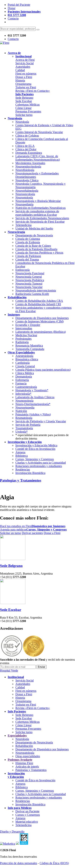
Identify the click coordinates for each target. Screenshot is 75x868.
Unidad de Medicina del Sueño (34, 228)
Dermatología (23, 376)
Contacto (13, 18)
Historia (20, 80)
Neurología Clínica (26, 180)
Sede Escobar (23, 101)
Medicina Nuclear (26, 335)
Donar (11, 8)
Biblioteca (21, 455)
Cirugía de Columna (27, 238)
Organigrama (23, 83)
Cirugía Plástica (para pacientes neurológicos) (43, 369)
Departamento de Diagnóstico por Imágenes (42, 318)
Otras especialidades (27, 756)
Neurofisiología (24, 170)
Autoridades (22, 66)
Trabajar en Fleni (25, 87)
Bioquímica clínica (26, 359)
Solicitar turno (23, 114)
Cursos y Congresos (27, 814)
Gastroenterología (26, 386)
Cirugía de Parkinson (28, 256)
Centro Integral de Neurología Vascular (39, 132)
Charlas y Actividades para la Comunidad (40, 462)
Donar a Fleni (23, 77)
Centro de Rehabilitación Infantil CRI (38, 304)
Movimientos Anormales (30, 163)
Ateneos (20, 452)
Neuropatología (24, 752)
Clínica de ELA (25, 145)
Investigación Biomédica (30, 473)
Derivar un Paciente (27, 811)
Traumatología (24, 428)
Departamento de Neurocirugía (34, 235)
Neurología (22, 121)
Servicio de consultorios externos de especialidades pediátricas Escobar (37, 213)
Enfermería (22, 380)
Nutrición (21, 411)
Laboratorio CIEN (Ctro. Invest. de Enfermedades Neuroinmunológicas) (37, 158)
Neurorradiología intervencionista (35, 290)
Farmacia (21, 383)
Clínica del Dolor (25, 149)
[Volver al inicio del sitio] (4, 42)
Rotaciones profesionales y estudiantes (38, 466)
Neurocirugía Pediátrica (29, 280)
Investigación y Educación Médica (36, 445)
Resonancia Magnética (29, 345)
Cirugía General (25, 366)
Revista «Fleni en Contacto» (32, 90)
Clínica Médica (24, 373)
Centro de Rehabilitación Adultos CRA (39, 300)
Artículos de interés (27, 766)
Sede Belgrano (24, 97)
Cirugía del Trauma (27, 259)
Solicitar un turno (10, 533)
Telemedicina (23, 225)
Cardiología (22, 362)
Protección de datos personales (18, 863)
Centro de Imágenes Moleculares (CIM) (39, 321)
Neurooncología (25, 194)
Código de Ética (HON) (54, 863)
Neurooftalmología (26, 190)
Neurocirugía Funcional (29, 273)
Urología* (21, 431)
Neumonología (24, 400)
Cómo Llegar (23, 108)
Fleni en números (25, 73)
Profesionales (23, 338)
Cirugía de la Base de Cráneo (33, 245)
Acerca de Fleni (25, 59)
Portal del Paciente (19, 4)
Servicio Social (24, 63)
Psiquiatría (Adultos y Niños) (33, 414)
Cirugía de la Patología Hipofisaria (36, 249)
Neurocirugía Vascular (28, 287)
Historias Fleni (24, 763)
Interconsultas (23, 328)
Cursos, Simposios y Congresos (34, 459)
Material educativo (26, 821)
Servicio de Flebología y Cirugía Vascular (40, 421)
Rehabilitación (24, 745)
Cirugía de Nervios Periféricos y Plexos (39, 252)
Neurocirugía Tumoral (28, 283)
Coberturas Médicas (27, 104)
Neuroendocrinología (28, 166)
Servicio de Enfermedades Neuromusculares (42, 218)
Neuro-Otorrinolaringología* (32, 404)
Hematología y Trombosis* (31, 390)
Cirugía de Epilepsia (27, 242)
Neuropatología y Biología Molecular (38, 201)
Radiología (22, 342)
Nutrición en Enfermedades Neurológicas (40, 207)
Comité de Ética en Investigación (35, 448)
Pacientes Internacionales (24, 11)
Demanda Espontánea (28, 152)
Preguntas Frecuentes (28, 111)
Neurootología (24, 197)
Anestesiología (24, 355)
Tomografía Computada (29, 349)
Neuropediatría (24, 204)
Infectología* (23, 393)
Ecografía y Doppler (27, 325)
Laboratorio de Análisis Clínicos (34, 397)
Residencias (22, 469)
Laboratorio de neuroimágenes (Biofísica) (40, 331)
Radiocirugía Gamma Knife (32, 294)
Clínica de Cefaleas (27, 135)
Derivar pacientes (32, 533)
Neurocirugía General (28, 276)
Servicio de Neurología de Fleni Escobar (40, 221)
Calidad (20, 70)
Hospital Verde (9, 670)
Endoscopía (22, 269)
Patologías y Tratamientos (20, 480)
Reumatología (23, 417)
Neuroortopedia (24, 407)
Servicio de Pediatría (27, 424)
